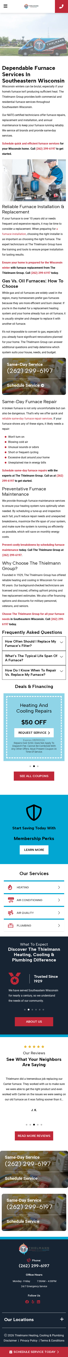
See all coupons (34, 776)
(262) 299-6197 (45, 148)
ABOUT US (34, 1022)
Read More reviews (34, 1136)
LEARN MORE (34, 850)
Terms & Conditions (52, 1340)
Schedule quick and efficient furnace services (30, 143)
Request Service (32, 733)
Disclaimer (10, 1340)
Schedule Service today (34, 1352)
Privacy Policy (28, 1340)
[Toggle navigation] (5, 6)
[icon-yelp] (33, 1302)
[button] (30, 766)
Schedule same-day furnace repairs (24, 470)
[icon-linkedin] (38, 1302)
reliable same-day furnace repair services (27, 418)
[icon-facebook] (27, 1302)
